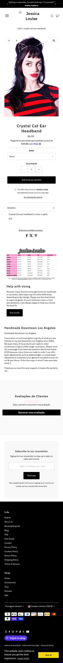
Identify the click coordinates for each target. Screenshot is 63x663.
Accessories (10, 582)
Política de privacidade (30, 645)
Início (19, 28)
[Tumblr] (23, 631)
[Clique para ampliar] (54, 40)
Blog (6, 530)
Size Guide (15, 312)
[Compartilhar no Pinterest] (36, 236)
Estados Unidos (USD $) (42, 606)
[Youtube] (27, 631)
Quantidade (31, 163)
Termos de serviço (47, 645)
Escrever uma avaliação (31, 412)
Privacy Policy (10, 547)
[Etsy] (6, 631)
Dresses (8, 591)
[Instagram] (13, 631)
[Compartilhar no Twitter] (31, 236)
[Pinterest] (16, 631)
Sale (6, 595)
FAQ (6, 534)
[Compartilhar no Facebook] (27, 236)
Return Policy (10, 555)
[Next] (55, 4)
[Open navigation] (7, 16)
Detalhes (11, 208)
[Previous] (7, 4)
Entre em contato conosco (31, 230)
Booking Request (12, 526)
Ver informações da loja (33, 197)
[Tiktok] (20, 631)
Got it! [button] (48, 655)
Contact (8, 543)
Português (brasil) (13, 606)
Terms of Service (12, 564)
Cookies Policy (11, 551)
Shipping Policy (11, 559)
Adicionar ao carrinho (31, 180)
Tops (6, 586)
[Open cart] (57, 16)
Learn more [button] (23, 658)
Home (7, 578)
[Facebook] (9, 631)
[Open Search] (52, 16)
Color (31, 150)
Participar (31, 475)
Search (7, 517)
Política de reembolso (12, 645)
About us (8, 521)
